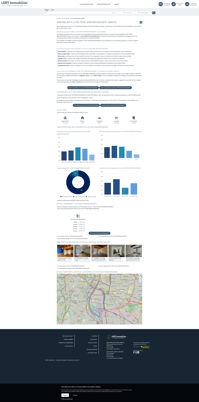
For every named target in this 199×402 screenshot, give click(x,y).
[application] (78, 150)
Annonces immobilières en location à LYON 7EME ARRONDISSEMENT (116, 87)
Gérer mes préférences (67, 399)
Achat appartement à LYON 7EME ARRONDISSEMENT (113, 236)
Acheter (46, 10)
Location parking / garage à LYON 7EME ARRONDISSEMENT (73, 268)
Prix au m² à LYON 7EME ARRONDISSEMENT (99, 233)
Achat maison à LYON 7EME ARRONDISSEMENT (70, 236)
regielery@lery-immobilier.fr (113, 349)
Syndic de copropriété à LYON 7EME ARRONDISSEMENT (86, 105)
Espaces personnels (193, 4)
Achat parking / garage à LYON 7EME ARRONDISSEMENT (73, 238)
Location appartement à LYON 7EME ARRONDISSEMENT (114, 266)
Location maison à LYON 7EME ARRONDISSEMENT (71, 266)
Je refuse (75, 395)
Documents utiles (179, 4)
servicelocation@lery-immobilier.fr (114, 358)
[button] (66, 196)
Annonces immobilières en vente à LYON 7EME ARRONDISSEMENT (83, 87)
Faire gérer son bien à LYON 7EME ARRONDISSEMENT (113, 105)
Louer (53, 10)
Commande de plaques (167, 4)
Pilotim (77, 360)
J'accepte (65, 395)
